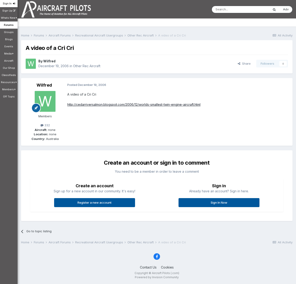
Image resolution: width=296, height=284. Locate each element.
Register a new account (94, 202)
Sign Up (7, 10)
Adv (286, 9)
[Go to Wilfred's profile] (31, 64)
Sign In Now (219, 202)
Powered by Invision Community (157, 277)
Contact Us (148, 267)
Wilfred (49, 61)
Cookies (167, 267)
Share (245, 63)
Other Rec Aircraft (86, 66)
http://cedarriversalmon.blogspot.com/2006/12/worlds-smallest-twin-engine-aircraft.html (133, 104)
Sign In (8, 3)
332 (46, 125)
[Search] (274, 9)
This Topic (255, 9)
